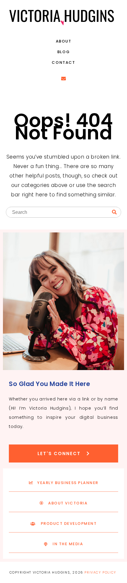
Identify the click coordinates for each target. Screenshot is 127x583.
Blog (63, 52)
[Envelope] (63, 78)
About (63, 41)
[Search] (114, 212)
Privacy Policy (100, 572)
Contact (63, 62)
